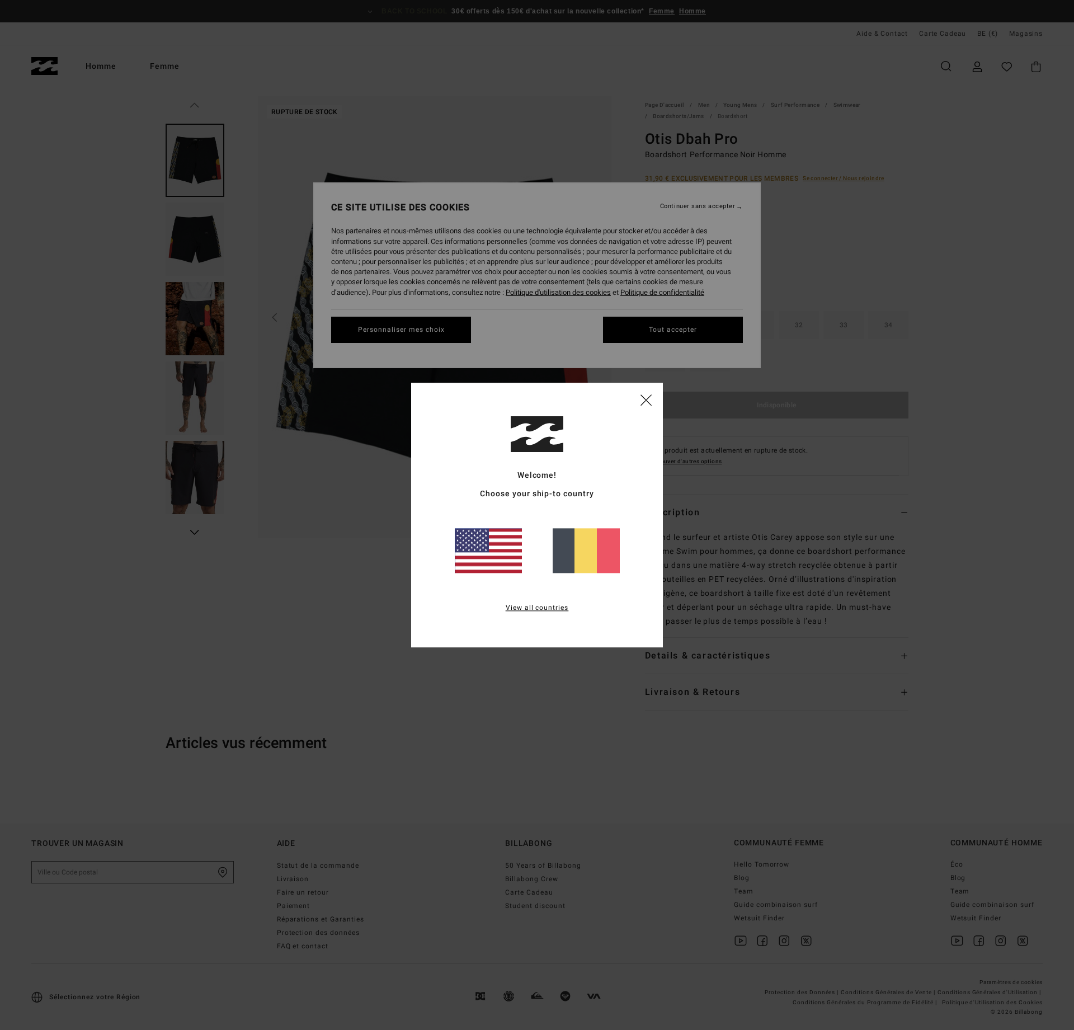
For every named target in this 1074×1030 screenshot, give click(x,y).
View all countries (537, 608)
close (646, 399)
